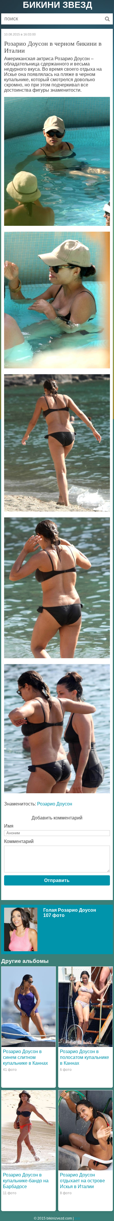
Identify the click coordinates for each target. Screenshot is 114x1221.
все (77, 1218)
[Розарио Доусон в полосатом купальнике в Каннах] (85, 1006)
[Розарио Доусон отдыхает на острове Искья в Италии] (85, 1130)
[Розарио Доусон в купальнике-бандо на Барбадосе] (28, 1130)
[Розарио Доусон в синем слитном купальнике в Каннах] (28, 1006)
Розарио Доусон (54, 803)
